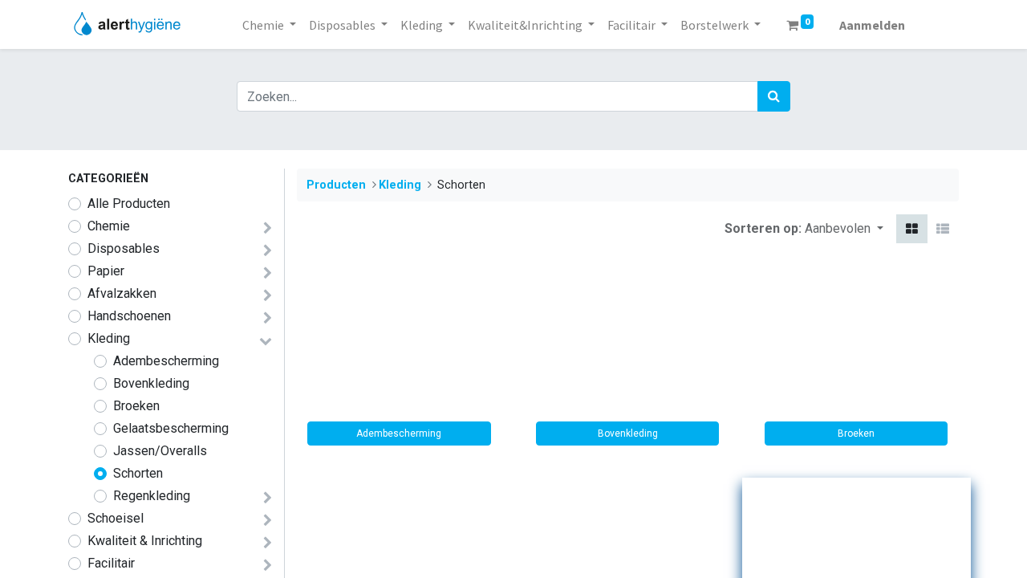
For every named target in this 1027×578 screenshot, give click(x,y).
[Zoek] (773, 96)
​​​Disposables (123, 248)
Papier (105, 271)
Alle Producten (128, 203)
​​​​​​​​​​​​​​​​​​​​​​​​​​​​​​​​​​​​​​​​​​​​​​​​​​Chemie (108, 226)
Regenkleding (151, 495)
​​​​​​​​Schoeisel (115, 518)
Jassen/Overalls (160, 450)
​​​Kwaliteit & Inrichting (144, 540)
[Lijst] (943, 228)
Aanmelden (872, 25)
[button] (844, 228)
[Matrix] (912, 228)
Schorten (138, 473)
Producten (336, 185)
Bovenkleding (151, 383)
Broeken (136, 405)
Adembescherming (166, 360)
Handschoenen (129, 316)
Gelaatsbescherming (171, 428)
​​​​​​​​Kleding (108, 338)
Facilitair (111, 563)
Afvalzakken (121, 293)
